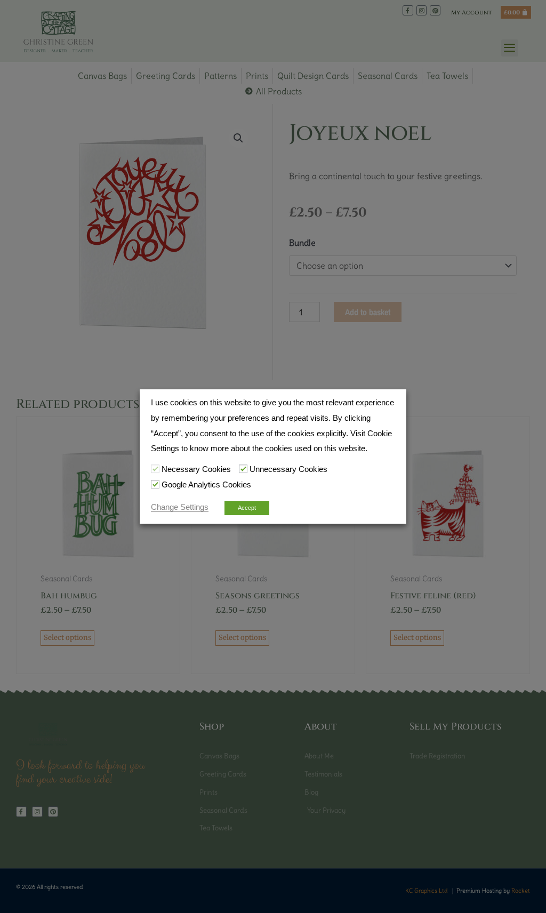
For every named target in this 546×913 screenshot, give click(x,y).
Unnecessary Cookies (288, 469)
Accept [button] (247, 507)
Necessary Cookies (196, 469)
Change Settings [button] (179, 507)
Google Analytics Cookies (206, 484)
